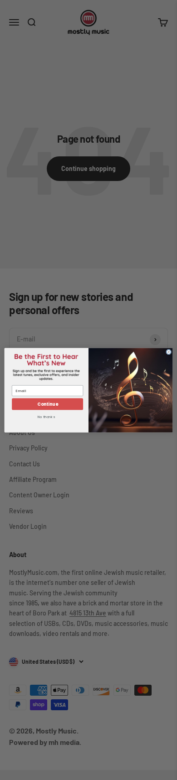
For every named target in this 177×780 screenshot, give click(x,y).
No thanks (46, 417)
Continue (47, 404)
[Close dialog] (169, 352)
